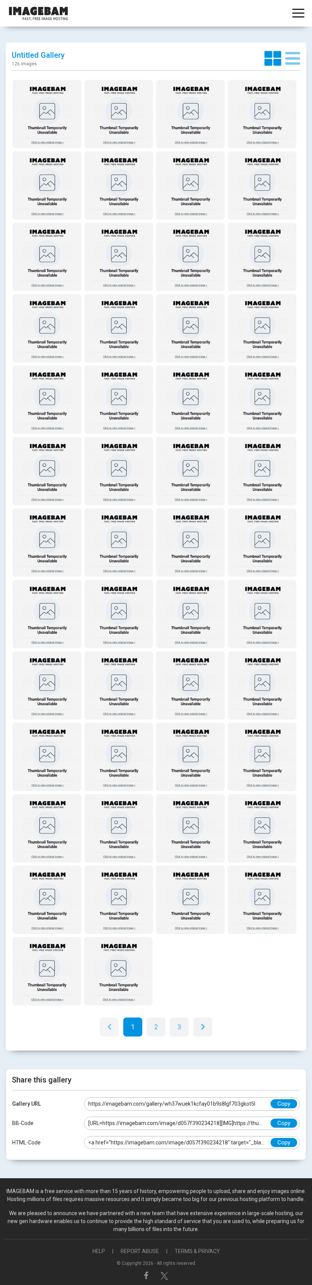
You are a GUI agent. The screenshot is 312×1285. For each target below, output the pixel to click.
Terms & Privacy (197, 1251)
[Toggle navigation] (298, 14)
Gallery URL (26, 1104)
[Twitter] (164, 1275)
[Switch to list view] (292, 59)
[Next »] (202, 1027)
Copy (283, 1103)
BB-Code (22, 1123)
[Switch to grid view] (274, 59)
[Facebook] (147, 1275)
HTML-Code (26, 1142)
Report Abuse (140, 1251)
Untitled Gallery (38, 55)
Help (98, 1251)
